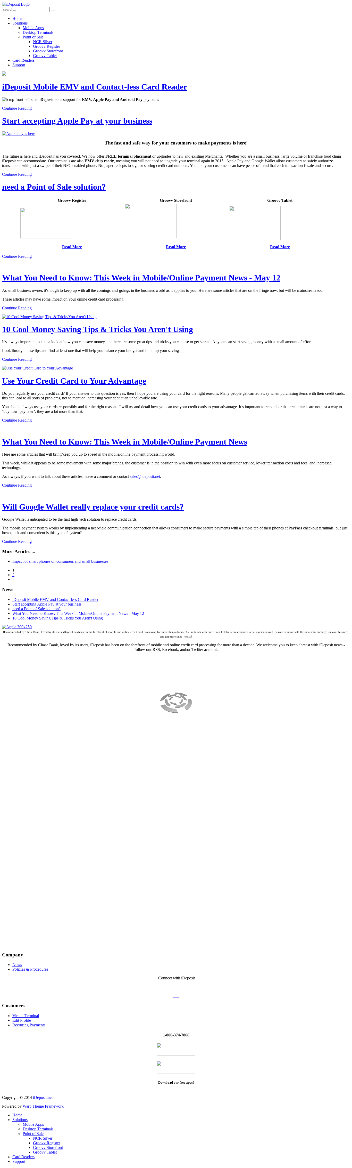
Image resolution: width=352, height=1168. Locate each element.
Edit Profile (21, 1020)
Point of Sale (33, 37)
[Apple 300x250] (17, 627)
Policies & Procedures (30, 969)
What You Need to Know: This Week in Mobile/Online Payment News (124, 441)
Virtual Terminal (25, 1015)
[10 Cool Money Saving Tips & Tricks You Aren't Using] (49, 317)
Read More (176, 247)
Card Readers (23, 60)
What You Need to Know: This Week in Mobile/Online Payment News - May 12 (141, 277)
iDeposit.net (43, 1097)
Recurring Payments (28, 1025)
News (17, 964)
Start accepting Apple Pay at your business (77, 120)
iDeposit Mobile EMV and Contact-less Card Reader (94, 86)
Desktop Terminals (38, 32)
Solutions (20, 23)
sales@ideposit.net (145, 476)
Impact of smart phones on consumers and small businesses (60, 561)
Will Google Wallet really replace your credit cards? (93, 506)
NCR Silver (42, 41)
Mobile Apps (33, 28)
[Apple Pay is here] (18, 133)
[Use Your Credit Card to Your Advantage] (37, 368)
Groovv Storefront (48, 51)
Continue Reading (17, 108)
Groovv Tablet (45, 55)
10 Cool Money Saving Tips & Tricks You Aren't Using (97, 329)
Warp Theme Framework (43, 1106)
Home (17, 18)
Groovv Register (46, 46)
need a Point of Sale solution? (54, 186)
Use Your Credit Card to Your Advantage (74, 380)
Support (18, 65)
